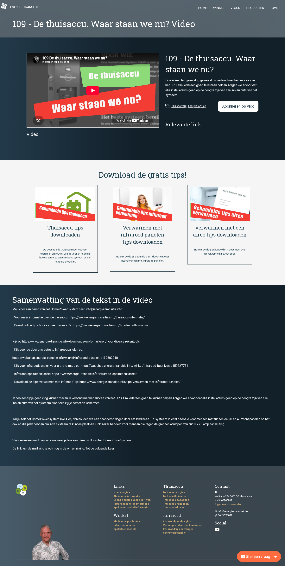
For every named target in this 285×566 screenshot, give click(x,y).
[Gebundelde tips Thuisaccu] (65, 204)
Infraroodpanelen (125, 525)
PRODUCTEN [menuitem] (255, 8)
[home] (4, 8)
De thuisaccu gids (174, 492)
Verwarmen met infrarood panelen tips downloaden (142, 234)
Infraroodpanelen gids (177, 521)
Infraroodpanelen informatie (131, 503)
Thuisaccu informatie (127, 496)
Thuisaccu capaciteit (176, 499)
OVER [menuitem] (276, 8)
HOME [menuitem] (202, 8)
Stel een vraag (257, 556)
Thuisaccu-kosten (174, 507)
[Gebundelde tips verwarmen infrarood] (142, 204)
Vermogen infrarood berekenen (182, 525)
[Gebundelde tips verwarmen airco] (220, 204)
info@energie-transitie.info (232, 511)
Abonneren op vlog (238, 106)
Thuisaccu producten (127, 521)
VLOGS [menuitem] (235, 8)
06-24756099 (224, 515)
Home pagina (122, 492)
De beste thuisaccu (175, 496)
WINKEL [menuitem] (218, 8)
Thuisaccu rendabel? (176, 503)
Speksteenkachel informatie (131, 507)
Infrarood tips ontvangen (178, 529)
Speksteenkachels (125, 529)
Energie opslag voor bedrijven (132, 499)
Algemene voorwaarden (228, 504)
